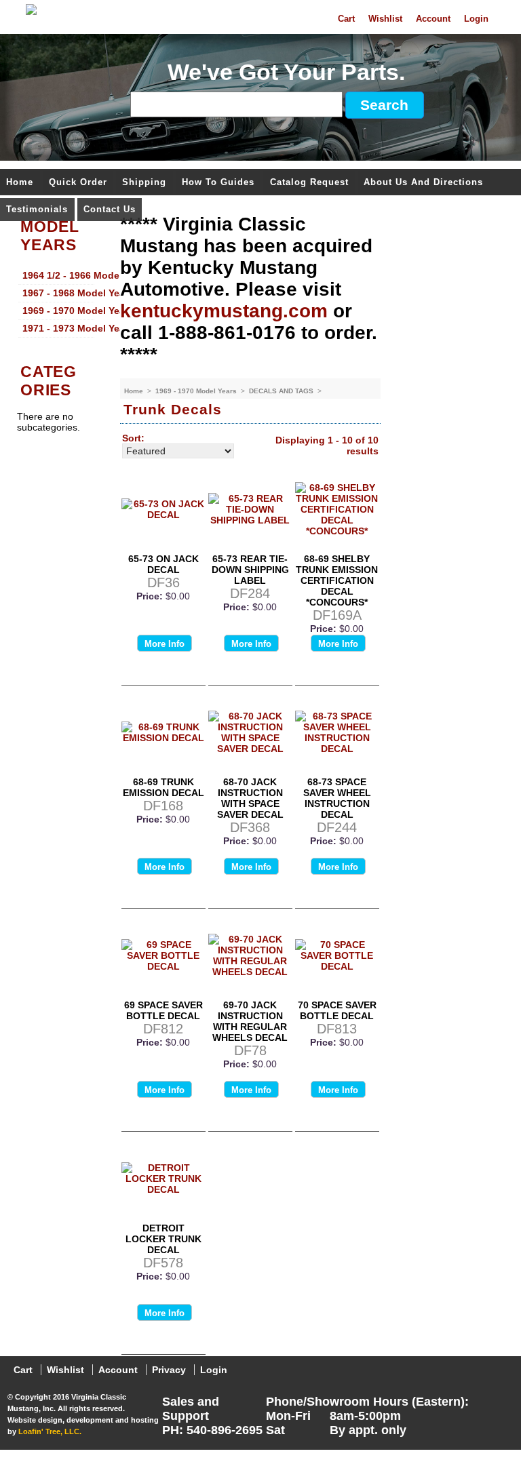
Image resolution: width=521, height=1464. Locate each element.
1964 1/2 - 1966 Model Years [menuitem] (58, 275)
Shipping (144, 183)
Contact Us (109, 210)
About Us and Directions (423, 183)
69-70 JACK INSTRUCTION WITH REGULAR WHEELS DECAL (250, 1021)
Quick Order (78, 183)
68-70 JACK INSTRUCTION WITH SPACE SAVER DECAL (250, 798)
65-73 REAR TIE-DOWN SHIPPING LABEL (250, 569)
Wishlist (385, 19)
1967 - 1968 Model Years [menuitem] (58, 293)
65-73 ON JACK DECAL (163, 564)
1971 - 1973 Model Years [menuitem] (58, 328)
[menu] (56, 302)
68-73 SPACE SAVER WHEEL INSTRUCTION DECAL (337, 798)
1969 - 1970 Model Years (197, 391)
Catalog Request (309, 183)
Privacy (169, 1369)
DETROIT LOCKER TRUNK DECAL (163, 1239)
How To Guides (218, 183)
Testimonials (37, 210)
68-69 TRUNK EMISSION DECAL (163, 787)
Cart (346, 19)
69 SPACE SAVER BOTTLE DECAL (163, 1010)
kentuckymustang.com (224, 310)
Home (19, 183)
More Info (164, 644)
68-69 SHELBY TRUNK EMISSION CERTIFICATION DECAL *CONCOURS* (337, 580)
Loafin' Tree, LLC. (49, 1431)
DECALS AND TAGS (282, 391)
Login (476, 19)
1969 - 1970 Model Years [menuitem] (58, 310)
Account (433, 19)
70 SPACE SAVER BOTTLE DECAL (337, 1010)
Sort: (133, 438)
